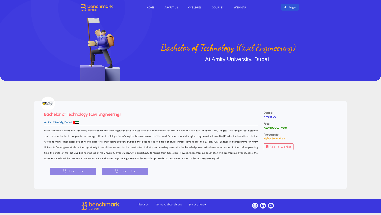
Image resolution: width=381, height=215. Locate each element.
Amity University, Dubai (58, 122)
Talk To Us (75, 171)
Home (151, 7)
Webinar (240, 7)
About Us (171, 7)
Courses (218, 7)
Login (292, 7)
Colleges (195, 7)
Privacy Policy (197, 204)
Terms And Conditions (169, 204)
